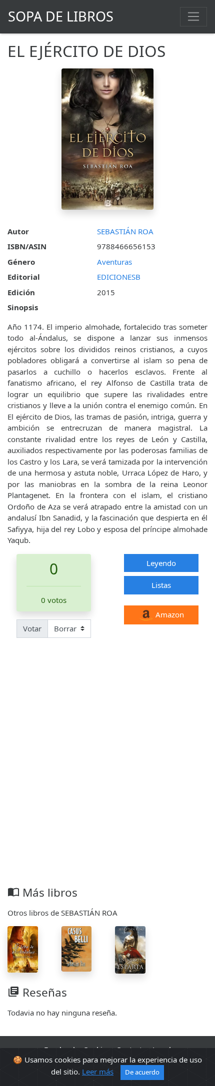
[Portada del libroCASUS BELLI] (77, 948)
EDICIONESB (118, 277)
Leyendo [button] (161, 563)
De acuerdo (142, 1072)
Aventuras (114, 262)
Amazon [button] (169, 614)
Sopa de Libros (61, 16)
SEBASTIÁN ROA (125, 231)
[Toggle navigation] (193, 16)
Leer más (98, 1072)
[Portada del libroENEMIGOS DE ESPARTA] (130, 949)
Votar (32, 628)
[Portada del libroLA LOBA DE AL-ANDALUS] (23, 949)
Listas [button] (161, 585)
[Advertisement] (107, 773)
